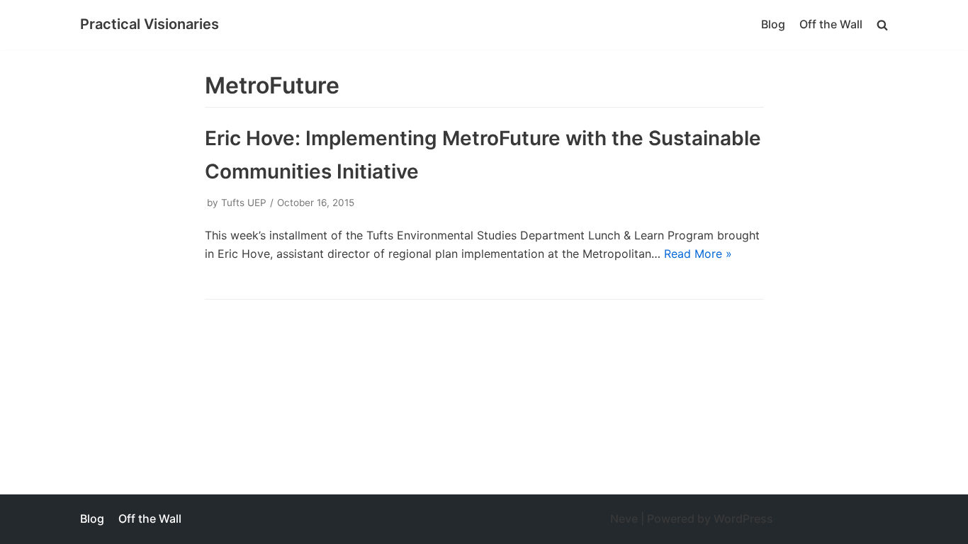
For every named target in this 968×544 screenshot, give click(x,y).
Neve (624, 518)
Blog (773, 24)
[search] (882, 24)
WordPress (743, 518)
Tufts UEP (243, 202)
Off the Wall (830, 24)
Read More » (698, 253)
